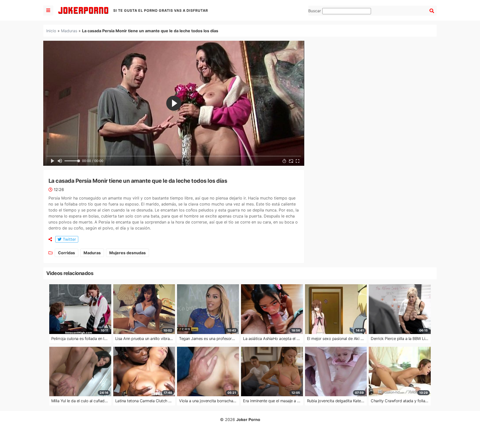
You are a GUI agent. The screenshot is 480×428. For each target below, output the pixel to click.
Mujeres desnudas (127, 252)
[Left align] (48, 11)
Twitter (69, 239)
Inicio (51, 30)
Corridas (66, 252)
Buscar (315, 10)
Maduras (69, 30)
